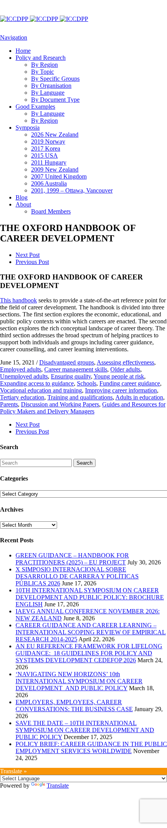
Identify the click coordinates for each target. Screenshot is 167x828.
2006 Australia (49, 183)
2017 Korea (45, 148)
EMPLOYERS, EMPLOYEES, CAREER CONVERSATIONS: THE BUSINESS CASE (74, 705)
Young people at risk (119, 376)
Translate (58, 785)
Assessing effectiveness (125, 362)
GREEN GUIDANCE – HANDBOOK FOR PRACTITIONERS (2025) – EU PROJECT (72, 559)
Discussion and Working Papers (60, 404)
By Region (44, 64)
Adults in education (139, 397)
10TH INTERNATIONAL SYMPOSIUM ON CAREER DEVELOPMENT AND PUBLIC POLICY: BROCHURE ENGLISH (90, 597)
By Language (47, 92)
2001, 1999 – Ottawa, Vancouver (72, 190)
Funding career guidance (129, 383)
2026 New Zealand (54, 134)
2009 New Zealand (54, 169)
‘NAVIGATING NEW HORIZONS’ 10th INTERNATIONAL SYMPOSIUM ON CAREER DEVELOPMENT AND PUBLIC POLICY (79, 681)
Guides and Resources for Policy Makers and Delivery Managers (82, 408)
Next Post (28, 255)
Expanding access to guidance (37, 383)
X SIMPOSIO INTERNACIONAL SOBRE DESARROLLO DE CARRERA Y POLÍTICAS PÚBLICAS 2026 (77, 576)
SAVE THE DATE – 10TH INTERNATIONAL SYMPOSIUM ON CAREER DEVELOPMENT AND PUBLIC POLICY (85, 730)
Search (84, 463)
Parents (9, 404)
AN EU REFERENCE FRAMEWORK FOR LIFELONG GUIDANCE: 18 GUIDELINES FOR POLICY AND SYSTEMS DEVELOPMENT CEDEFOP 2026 (89, 653)
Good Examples (35, 106)
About (23, 204)
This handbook (18, 300)
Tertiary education (22, 397)
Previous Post (32, 262)
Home (23, 50)
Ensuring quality (71, 376)
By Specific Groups (55, 78)
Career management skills (75, 369)
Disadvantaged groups (66, 362)
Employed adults (20, 369)
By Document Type (55, 99)
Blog (22, 197)
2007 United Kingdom (59, 176)
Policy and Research (41, 57)
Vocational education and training (41, 390)
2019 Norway (48, 141)
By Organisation (51, 85)
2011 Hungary (48, 162)
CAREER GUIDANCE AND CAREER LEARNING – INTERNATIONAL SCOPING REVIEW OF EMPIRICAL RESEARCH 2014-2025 (91, 632)
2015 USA (44, 155)
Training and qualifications (80, 397)
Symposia (28, 127)
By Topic (42, 71)
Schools (86, 383)
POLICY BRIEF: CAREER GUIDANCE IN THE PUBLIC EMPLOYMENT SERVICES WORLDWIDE (91, 747)
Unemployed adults (24, 376)
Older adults (125, 369)
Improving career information (121, 390)
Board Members (51, 211)
